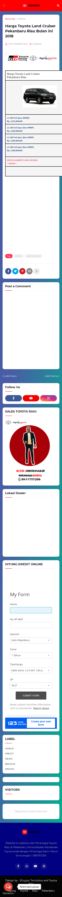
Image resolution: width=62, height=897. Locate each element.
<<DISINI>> (12, 164)
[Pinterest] (22, 271)
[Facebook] (8, 271)
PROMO (9, 769)
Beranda (10, 18)
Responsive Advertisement (31, 811)
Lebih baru (10, 376)
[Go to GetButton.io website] (8, 893)
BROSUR (10, 764)
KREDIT (9, 753)
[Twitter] (15, 271)
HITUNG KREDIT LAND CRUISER (22, 160)
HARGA (21, 18)
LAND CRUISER (33, 256)
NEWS (8, 758)
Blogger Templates (31, 880)
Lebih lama (51, 376)
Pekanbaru (48, 890)
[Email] (29, 271)
